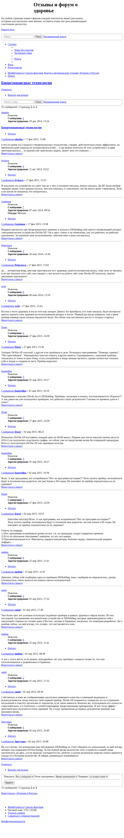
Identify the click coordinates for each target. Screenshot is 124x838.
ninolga (5, 112)
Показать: (9, 776)
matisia (4, 552)
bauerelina (6, 371)
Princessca (6, 245)
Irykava (5, 160)
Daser (4, 327)
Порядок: (83, 776)
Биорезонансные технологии (26, 83)
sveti (3, 286)
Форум (17, 9)
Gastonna (6, 201)
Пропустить (8, 29)
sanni (4, 590)
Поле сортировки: (45, 776)
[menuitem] (23, 50)
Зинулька (6, 721)
